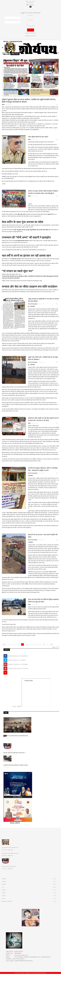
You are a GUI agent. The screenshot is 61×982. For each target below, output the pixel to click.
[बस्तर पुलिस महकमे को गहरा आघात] (14, 150)
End (52, 644)
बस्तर (4, 60)
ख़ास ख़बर (5, 735)
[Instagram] (5, 673)
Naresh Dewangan (32, 304)
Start (4, 644)
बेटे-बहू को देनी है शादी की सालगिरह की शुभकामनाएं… (15, 727)
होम (27, 2)
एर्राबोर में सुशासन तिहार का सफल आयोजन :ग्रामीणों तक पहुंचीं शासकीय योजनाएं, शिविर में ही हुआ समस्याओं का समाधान (29, 100)
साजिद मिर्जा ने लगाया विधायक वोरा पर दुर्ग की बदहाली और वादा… (16, 735)
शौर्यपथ (3, 104)
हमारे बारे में (31, 2)
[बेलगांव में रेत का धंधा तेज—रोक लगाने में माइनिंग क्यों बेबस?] (14, 553)
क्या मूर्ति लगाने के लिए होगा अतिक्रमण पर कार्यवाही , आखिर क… (16, 765)
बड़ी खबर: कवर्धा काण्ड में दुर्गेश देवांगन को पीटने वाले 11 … (15, 752)
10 (43, 644)
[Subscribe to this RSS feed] (58, 53)
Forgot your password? (30, 33)
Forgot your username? (30, 35)
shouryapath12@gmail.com (21, 955)
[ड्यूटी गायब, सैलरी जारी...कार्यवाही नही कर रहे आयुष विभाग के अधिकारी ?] (14, 370)
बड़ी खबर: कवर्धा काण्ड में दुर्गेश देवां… (9, 866)
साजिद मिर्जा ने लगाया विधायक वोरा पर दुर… (10, 853)
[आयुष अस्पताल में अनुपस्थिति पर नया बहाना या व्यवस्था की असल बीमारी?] (14, 313)
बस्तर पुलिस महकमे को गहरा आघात (38, 137)
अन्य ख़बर (6, 719)
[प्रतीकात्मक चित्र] (14, 426)
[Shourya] (31, 917)
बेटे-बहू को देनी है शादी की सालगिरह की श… (10, 847)
